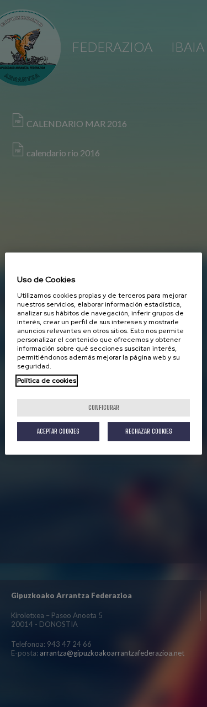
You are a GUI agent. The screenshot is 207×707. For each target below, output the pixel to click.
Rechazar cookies (148, 431)
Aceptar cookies (58, 431)
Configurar (103, 407)
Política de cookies (46, 380)
